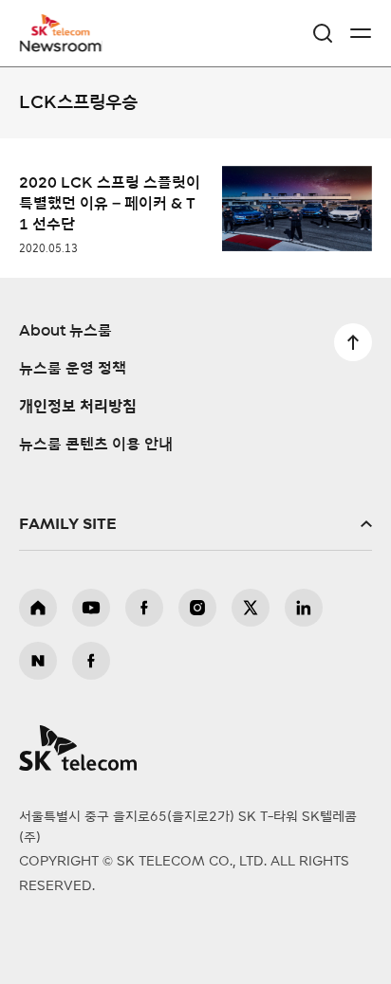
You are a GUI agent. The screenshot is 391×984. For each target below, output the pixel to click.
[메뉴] (360, 33)
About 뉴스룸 (65, 330)
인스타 (197, 608)
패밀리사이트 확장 (195, 524)
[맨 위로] (353, 342)
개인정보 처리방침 (78, 406)
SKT (66, 33)
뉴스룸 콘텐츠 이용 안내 (96, 444)
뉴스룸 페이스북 (91, 661)
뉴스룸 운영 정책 (72, 368)
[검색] (322, 33)
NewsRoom (61, 44)
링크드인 (304, 608)
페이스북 (144, 608)
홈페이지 (38, 608)
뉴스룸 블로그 (38, 661)
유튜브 (91, 608)
